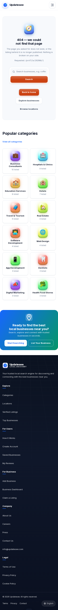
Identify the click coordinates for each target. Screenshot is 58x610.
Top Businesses (10, 420)
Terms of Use (8, 566)
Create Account (10, 446)
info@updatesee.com (12, 549)
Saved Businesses (11, 455)
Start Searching (15, 343)
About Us (6, 515)
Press (5, 532)
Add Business (9, 481)
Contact (23, 603)
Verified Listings (10, 412)
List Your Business (41, 343)
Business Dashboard (12, 489)
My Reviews (8, 463)
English (50, 603)
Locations (7, 403)
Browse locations (29, 109)
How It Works (8, 438)
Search (29, 79)
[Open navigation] (52, 5)
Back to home (29, 92)
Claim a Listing (9, 498)
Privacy (14, 603)
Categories (7, 395)
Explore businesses (29, 100)
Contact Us (7, 541)
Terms (5, 603)
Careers (6, 524)
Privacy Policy (9, 575)
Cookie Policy (9, 583)
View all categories (12, 141)
